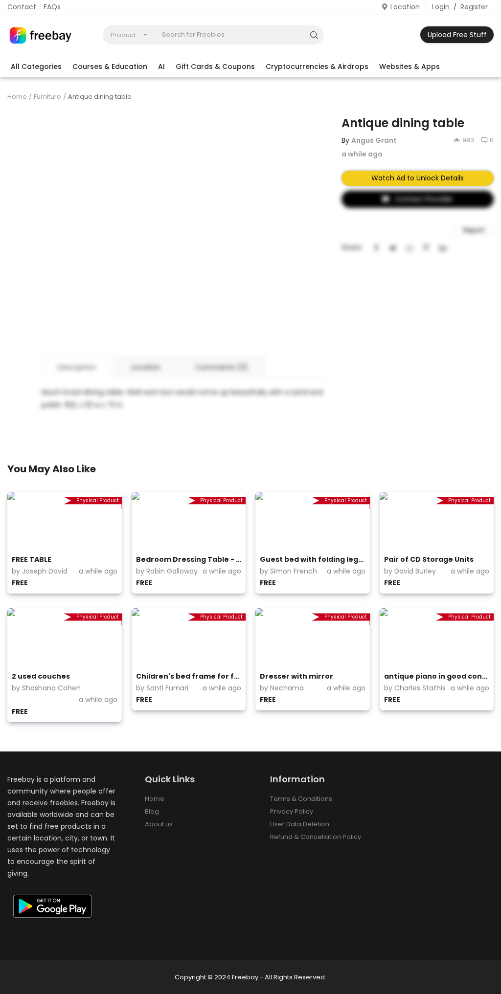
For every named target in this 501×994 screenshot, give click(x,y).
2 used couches (41, 676)
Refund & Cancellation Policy (315, 836)
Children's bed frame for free (189, 676)
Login (441, 7)
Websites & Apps (409, 66)
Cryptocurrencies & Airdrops (317, 66)
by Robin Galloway (167, 571)
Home (17, 96)
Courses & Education (109, 66)
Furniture (47, 96)
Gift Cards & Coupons (215, 66)
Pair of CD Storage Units (429, 559)
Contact (21, 7)
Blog (152, 811)
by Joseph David (40, 571)
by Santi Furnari (162, 688)
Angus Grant (374, 140)
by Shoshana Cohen (46, 688)
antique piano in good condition (437, 676)
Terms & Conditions (301, 798)
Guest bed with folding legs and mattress (312, 559)
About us (159, 824)
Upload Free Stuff (457, 35)
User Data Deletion (299, 824)
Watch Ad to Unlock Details (417, 178)
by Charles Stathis (415, 688)
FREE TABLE (31, 559)
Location (405, 7)
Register (474, 7)
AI (161, 66)
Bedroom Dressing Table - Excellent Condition (189, 559)
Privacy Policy (291, 811)
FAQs (52, 7)
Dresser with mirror (296, 676)
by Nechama (282, 688)
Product (123, 35)
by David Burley (410, 571)
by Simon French (288, 571)
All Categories (36, 66)
